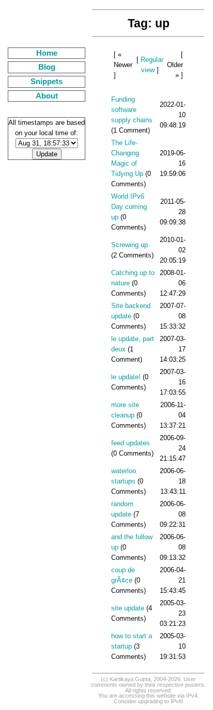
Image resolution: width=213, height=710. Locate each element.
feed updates (130, 443)
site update (127, 608)
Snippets (47, 81)
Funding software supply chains (132, 109)
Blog (46, 67)
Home (46, 53)
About (47, 96)
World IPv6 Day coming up (129, 206)
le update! (126, 377)
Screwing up (129, 245)
